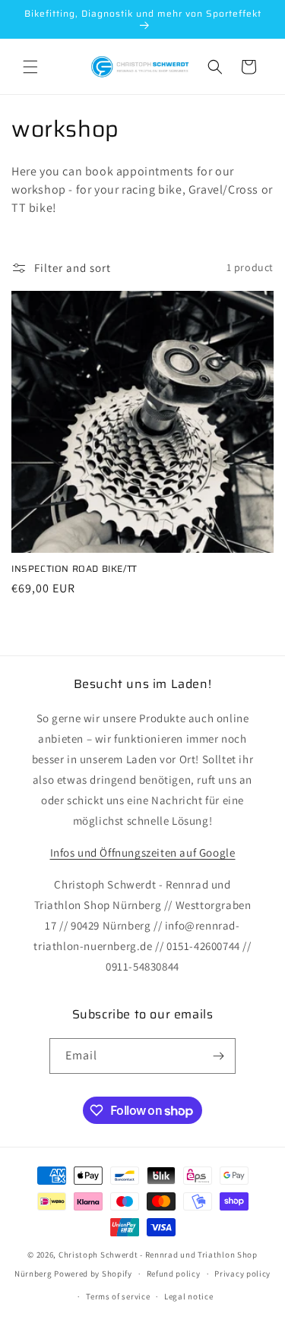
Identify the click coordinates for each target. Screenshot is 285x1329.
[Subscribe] (218, 1056)
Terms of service (118, 1296)
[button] (30, 67)
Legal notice (188, 1296)
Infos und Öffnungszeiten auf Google (143, 852)
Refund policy (174, 1273)
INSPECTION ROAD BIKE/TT (74, 569)
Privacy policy (242, 1273)
